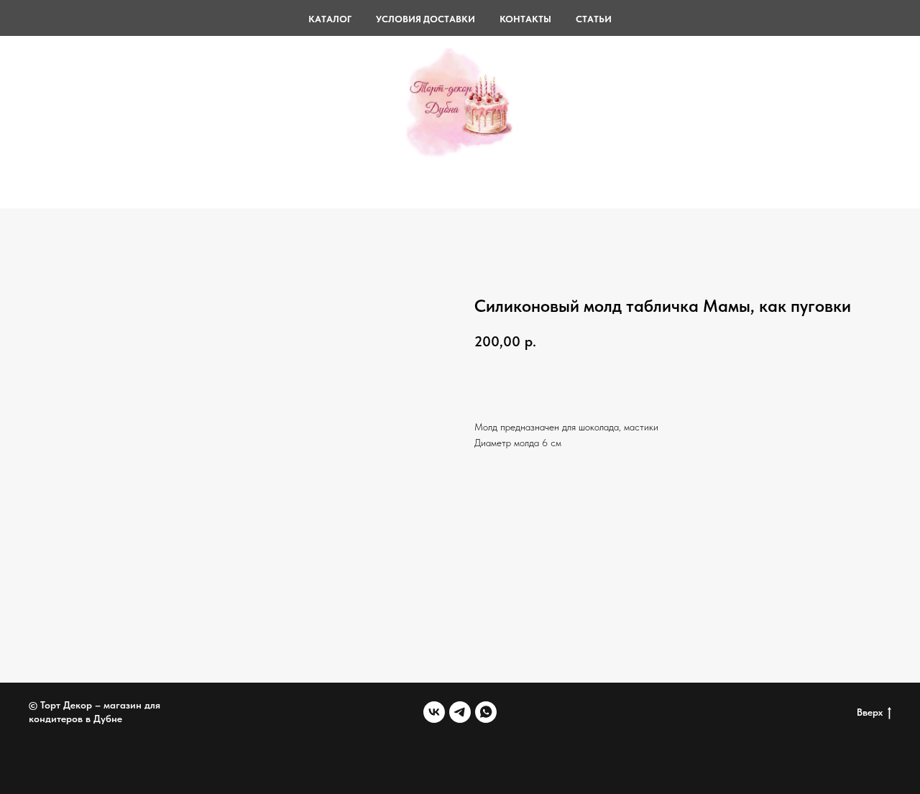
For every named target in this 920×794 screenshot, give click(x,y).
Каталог (329, 19)
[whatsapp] (486, 712)
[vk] (434, 712)
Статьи (594, 19)
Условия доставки (425, 19)
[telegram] (460, 712)
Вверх (870, 712)
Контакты (525, 19)
